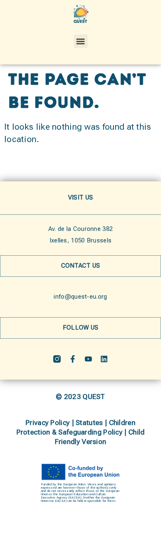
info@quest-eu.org (80, 296)
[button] (81, 41)
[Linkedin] (104, 359)
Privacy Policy (48, 422)
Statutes (89, 422)
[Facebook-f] (72, 359)
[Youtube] (88, 359)
